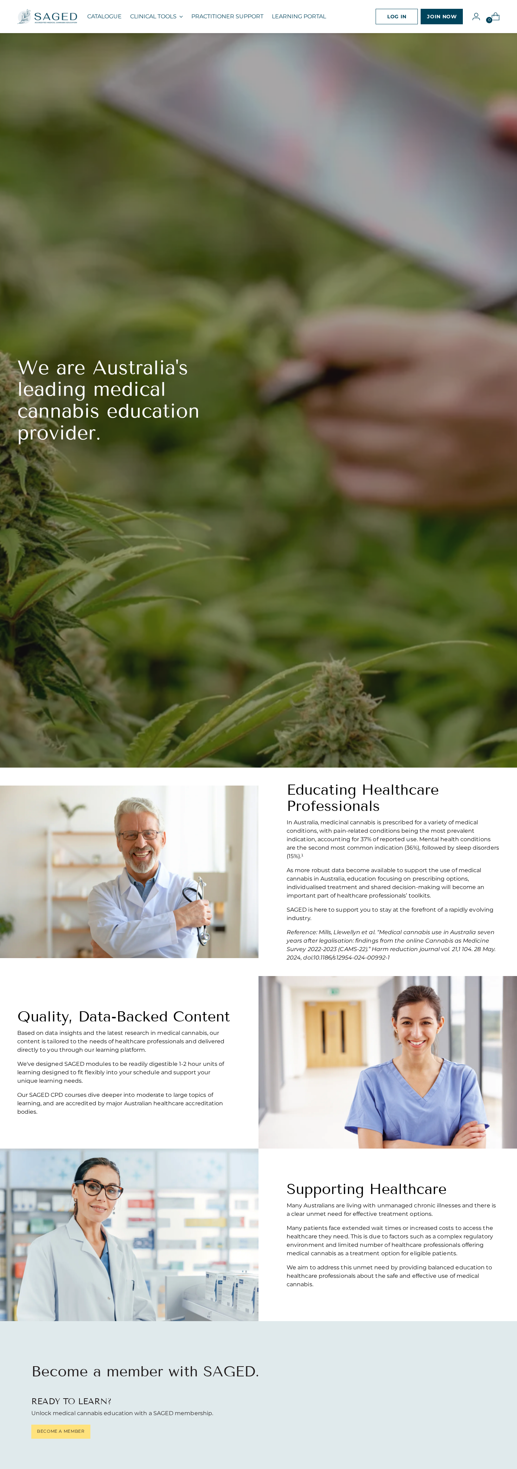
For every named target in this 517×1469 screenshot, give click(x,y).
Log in (397, 16)
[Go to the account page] (473, 17)
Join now (442, 16)
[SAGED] (47, 16)
